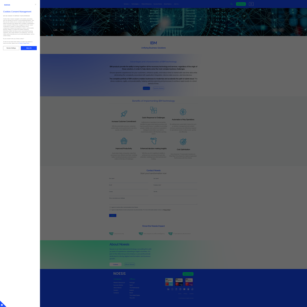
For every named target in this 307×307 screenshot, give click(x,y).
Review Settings (11, 48)
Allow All (28, 48)
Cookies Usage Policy (24, 43)
